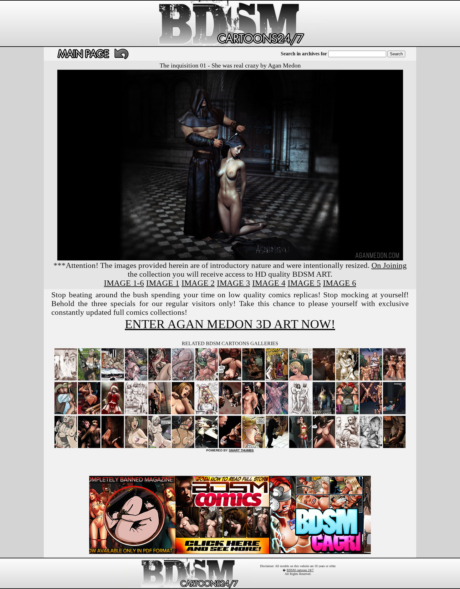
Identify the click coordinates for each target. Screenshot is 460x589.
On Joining (389, 265)
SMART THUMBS (241, 450)
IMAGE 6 (339, 283)
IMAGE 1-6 (124, 283)
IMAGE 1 (162, 283)
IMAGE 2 (198, 283)
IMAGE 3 (233, 283)
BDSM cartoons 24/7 (300, 570)
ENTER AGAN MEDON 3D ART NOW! (230, 324)
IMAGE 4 (268, 283)
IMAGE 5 (304, 283)
